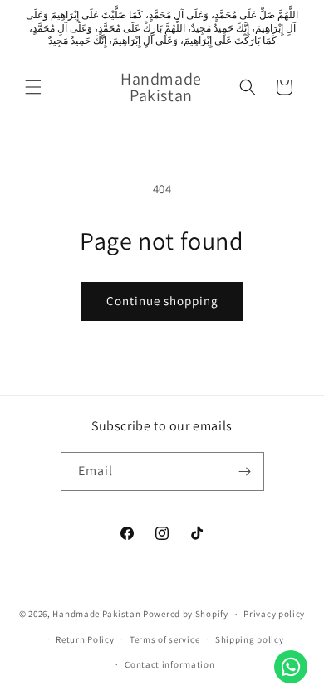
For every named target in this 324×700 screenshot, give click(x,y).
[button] (33, 87)
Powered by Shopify (185, 614)
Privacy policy (274, 614)
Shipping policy (249, 639)
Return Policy (85, 639)
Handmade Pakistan (96, 614)
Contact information (169, 664)
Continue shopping (162, 301)
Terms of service (164, 639)
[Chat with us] (290, 666)
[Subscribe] (245, 471)
